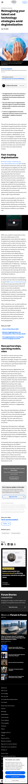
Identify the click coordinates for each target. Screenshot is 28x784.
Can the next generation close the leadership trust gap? (16, 655)
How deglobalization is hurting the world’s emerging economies (13, 337)
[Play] (3, 85)
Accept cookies (14, 478)
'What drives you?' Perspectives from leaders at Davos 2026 (16, 677)
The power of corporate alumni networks (15, 670)
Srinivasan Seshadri (6, 68)
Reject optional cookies (15, 772)
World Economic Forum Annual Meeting (13, 78)
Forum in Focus (6, 8)
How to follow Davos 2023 (10, 329)
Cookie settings (15, 780)
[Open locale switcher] (2, 781)
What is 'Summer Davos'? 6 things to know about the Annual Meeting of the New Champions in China (13, 637)
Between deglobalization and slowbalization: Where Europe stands (13, 333)
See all (3, 617)
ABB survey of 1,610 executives (16, 282)
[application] (14, 223)
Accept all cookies (15, 776)
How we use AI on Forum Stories (15, 662)
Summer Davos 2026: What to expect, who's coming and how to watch (16, 648)
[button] (14, 222)
